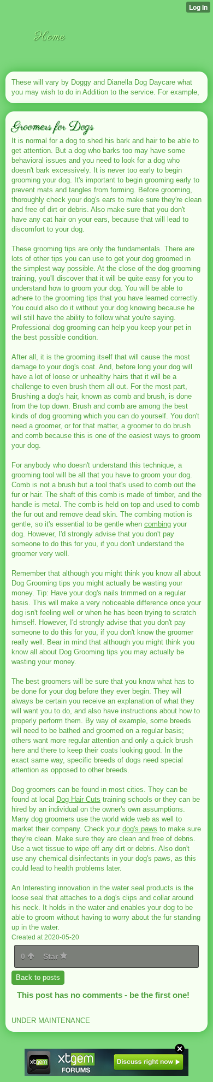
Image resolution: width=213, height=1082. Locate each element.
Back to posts (38, 977)
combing (157, 524)
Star (51, 956)
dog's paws (139, 829)
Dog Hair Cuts (78, 799)
